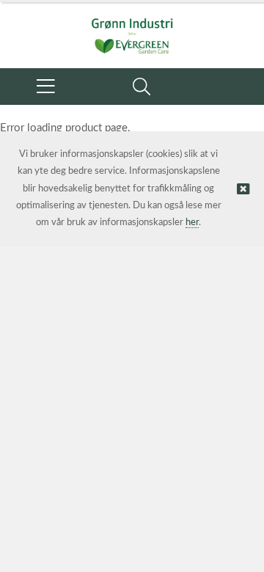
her (192, 222)
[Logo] (132, 28)
